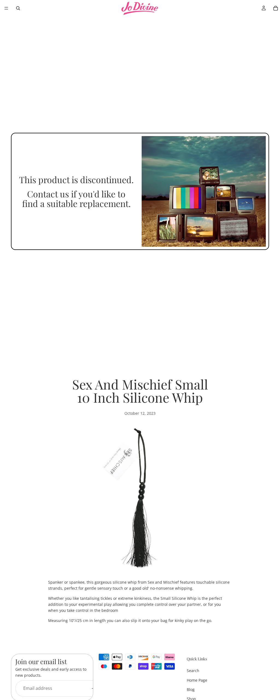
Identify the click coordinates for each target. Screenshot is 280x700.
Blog (191, 689)
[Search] (18, 8)
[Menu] (6, 8)
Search (193, 670)
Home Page (197, 680)
